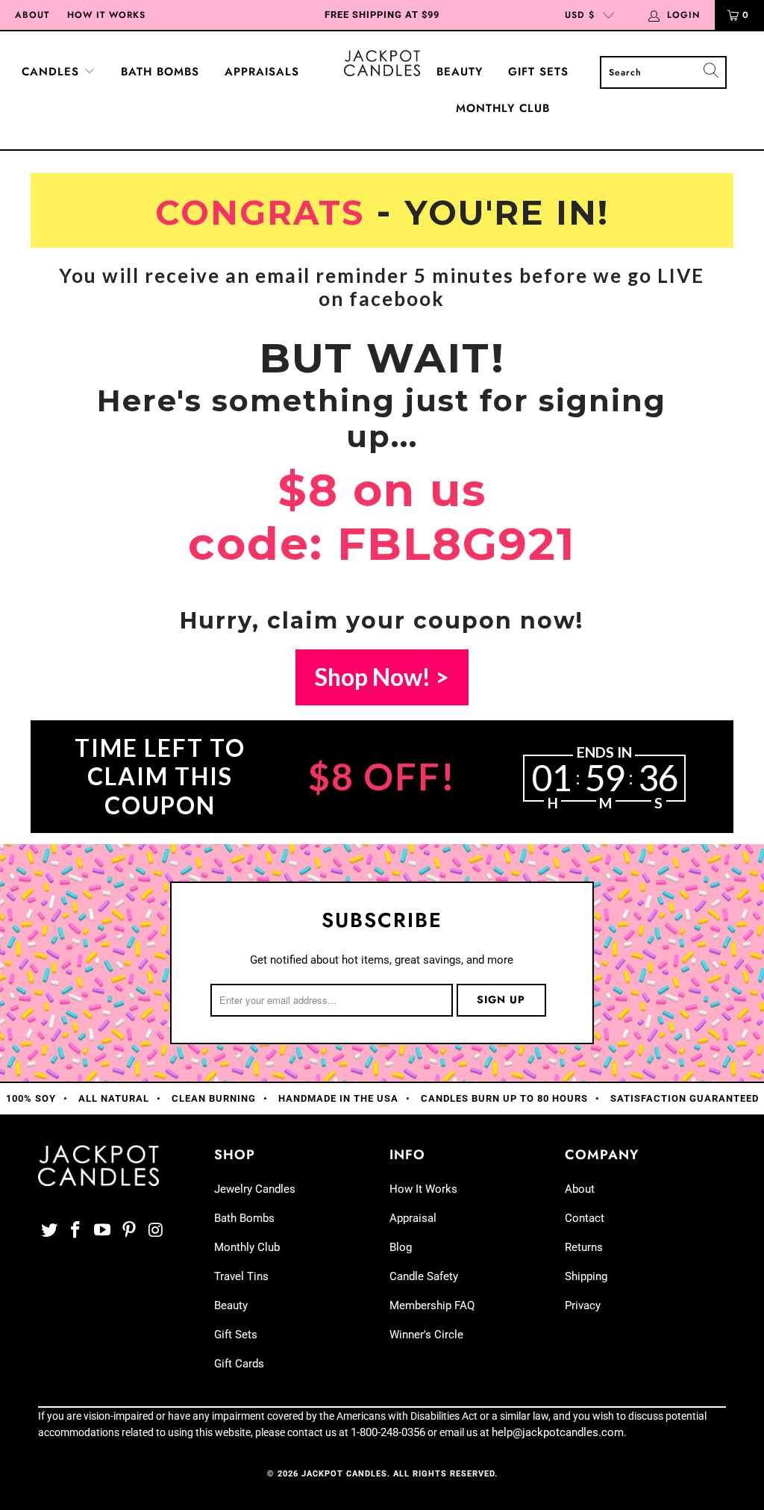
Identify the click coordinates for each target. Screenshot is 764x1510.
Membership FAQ (432, 1305)
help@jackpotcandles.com (558, 1432)
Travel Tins (241, 1276)
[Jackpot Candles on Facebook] (76, 1231)
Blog (400, 1247)
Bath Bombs (160, 71)
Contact (584, 1218)
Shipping (586, 1276)
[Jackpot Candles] (382, 63)
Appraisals (262, 71)
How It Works (106, 15)
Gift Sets (538, 71)
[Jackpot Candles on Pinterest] (129, 1231)
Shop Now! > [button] (382, 676)
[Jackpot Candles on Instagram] (156, 1231)
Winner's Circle (426, 1334)
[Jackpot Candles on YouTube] (103, 1231)
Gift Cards (239, 1363)
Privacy (583, 1305)
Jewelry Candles (254, 1189)
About (32, 15)
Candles (53, 71)
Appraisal (412, 1218)
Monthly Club (503, 108)
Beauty (459, 71)
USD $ (580, 15)
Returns (584, 1247)
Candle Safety (423, 1276)
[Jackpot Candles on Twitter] (49, 1231)
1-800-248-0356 (388, 1432)
